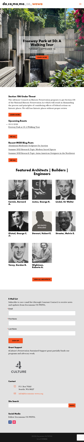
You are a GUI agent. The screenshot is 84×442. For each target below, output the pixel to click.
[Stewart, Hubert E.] (42, 221)
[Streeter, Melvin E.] (66, 221)
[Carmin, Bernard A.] (18, 190)
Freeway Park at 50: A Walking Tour (42, 43)
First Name (12, 319)
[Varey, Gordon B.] (18, 253)
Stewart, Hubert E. (41, 233)
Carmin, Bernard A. (17, 203)
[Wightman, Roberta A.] (42, 253)
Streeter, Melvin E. (65, 233)
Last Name (12, 329)
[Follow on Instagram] (14, 422)
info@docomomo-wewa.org (31, 394)
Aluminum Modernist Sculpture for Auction (28, 146)
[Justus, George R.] (42, 190)
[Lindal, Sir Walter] (66, 190)
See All (13, 136)
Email (10, 309)
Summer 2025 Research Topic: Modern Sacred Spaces (32, 149)
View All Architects (42, 279)
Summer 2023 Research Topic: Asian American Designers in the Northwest (41, 153)
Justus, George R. (41, 201)
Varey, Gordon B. (17, 264)
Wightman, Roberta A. (38, 266)
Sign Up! (15, 341)
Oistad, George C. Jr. (17, 234)
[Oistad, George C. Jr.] (18, 221)
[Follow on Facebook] (10, 422)
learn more (42, 57)
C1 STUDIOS (43, 439)
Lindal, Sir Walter (65, 201)
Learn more (15, 115)
